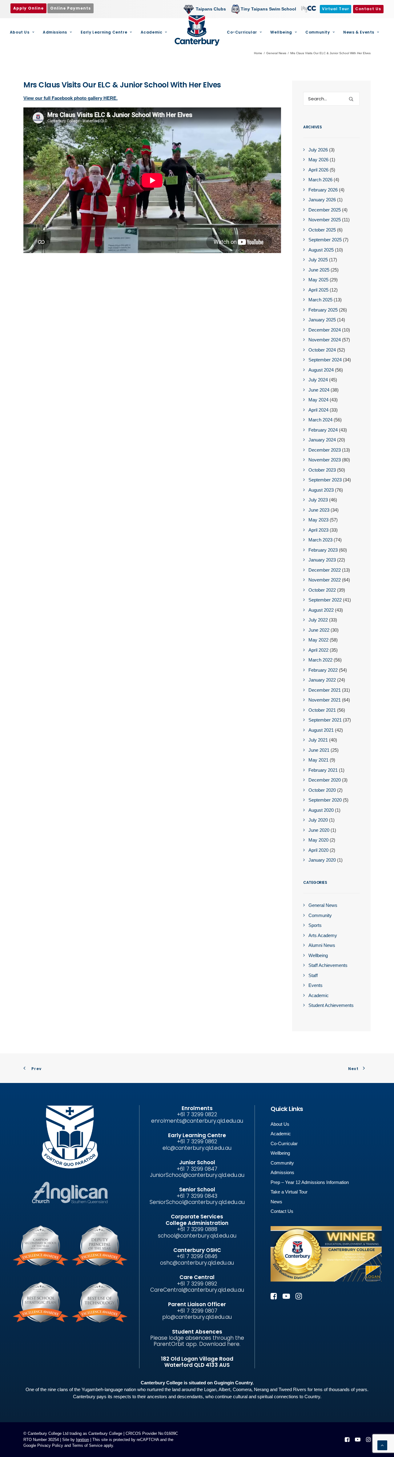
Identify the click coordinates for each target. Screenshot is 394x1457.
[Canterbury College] (197, 30)
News (276, 1201)
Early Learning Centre (104, 32)
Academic (152, 32)
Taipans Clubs (211, 8)
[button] (351, 99)
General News (276, 53)
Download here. (219, 1344)
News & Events (358, 32)
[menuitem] (206, 9)
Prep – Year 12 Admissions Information (310, 1182)
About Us (20, 32)
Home (258, 53)
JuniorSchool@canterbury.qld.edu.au (197, 1175)
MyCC (308, 9)
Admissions (55, 32)
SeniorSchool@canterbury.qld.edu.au (197, 1202)
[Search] (331, 99)
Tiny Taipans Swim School (268, 8)
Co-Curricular (242, 32)
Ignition (82, 1439)
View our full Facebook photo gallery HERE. (70, 98)
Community (317, 32)
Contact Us (282, 1211)
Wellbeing (281, 32)
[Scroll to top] (382, 1445)
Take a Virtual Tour (289, 1191)
